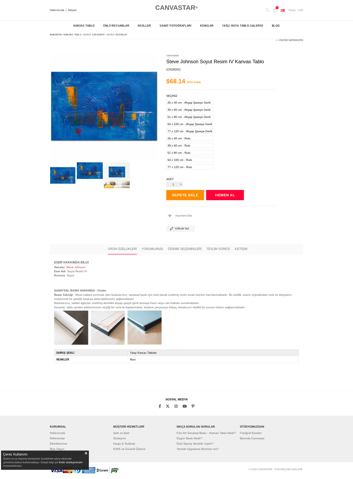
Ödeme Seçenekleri (185, 249)
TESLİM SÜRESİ (218, 249)
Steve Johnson (75, 267)
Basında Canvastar (252, 438)
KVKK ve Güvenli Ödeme (129, 449)
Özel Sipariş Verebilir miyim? (194, 443)
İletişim (72, 10)
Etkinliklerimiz (58, 443)
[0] (275, 10)
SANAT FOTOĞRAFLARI (175, 25)
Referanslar (57, 438)
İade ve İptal (121, 433)
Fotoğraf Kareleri (251, 433)
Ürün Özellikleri (122, 249)
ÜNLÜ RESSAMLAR (116, 25)
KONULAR (206, 25)
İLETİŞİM (241, 249)
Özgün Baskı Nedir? (189, 438)
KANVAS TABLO (84, 25)
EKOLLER (144, 25)
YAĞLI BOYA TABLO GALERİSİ (242, 25)
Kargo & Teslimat (124, 443)
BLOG (276, 25)
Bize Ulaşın (57, 449)
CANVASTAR (176, 7)
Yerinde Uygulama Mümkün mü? (197, 449)
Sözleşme (119, 438)
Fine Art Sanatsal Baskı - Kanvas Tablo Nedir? (206, 433)
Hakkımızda (57, 10)
